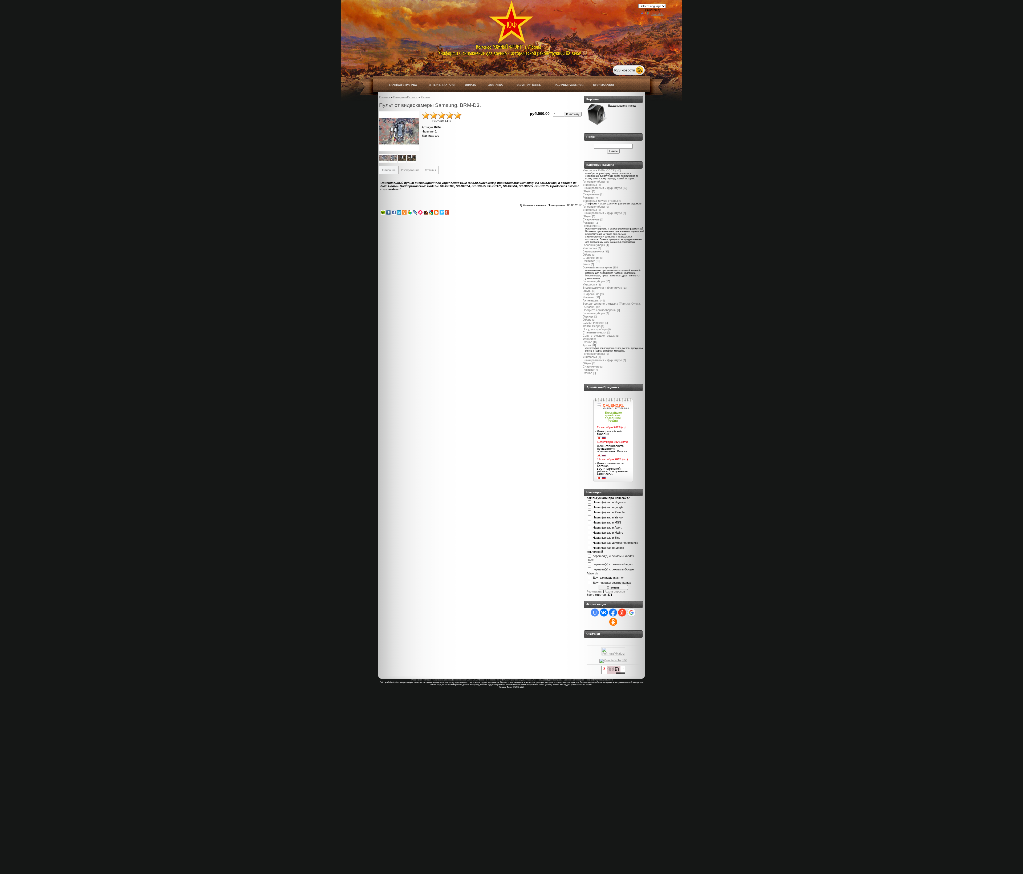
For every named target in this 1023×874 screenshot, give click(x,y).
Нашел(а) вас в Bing (606, 537)
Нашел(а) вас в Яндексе (609, 502)
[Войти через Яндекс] (622, 613)
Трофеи (589, 680)
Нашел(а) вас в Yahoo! (608, 517)
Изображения (410, 170)
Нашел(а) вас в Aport (607, 527)
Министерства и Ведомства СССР (519, 680)
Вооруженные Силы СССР (466, 680)
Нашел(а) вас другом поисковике (615, 542)
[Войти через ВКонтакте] (604, 613)
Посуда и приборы (595, 329)
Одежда (588, 316)
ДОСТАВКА (495, 84)
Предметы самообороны (599, 310)
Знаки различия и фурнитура (602, 188)
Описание (389, 170)
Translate (657, 14)
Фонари (588, 338)
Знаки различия (593, 251)
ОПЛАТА (470, 84)
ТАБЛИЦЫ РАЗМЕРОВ (568, 84)
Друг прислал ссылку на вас (612, 582)
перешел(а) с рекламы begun (612, 564)
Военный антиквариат (597, 267)
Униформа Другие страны (600, 200)
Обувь (587, 191)
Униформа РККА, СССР (599, 170)
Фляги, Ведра (591, 326)
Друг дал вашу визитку (608, 577)
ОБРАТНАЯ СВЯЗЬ (529, 84)
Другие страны (555, 680)
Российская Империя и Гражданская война (431, 680)
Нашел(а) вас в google (608, 507)
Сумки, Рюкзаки (593, 322)
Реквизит (589, 197)
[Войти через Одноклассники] (613, 622)
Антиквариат (591, 300)
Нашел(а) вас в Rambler (609, 512)
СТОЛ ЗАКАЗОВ (603, 84)
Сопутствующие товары (599, 335)
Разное (587, 342)
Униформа (590, 184)
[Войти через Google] (631, 612)
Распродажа (600, 680)
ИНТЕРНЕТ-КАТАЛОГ (442, 84)
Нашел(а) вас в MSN (607, 522)
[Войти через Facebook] (613, 613)
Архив (587, 345)
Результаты (594, 591)
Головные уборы (594, 181)
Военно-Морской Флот (491, 680)
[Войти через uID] (595, 613)
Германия (589, 225)
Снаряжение (591, 194)
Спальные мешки (594, 332)
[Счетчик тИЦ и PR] (613, 673)
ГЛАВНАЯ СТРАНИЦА (403, 84)
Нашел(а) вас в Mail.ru (608, 532)
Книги (586, 264)
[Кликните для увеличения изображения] (399, 131)
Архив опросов (615, 591)
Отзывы (430, 170)
